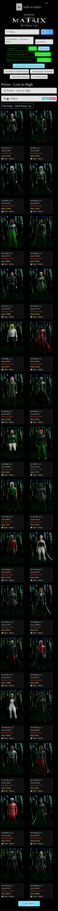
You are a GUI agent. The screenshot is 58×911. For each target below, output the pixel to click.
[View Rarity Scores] (12, 128)
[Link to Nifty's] (11, 148)
